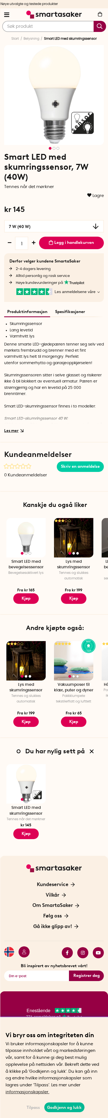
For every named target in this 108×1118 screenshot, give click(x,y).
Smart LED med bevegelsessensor (26, 564)
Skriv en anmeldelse (80, 466)
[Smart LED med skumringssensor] (26, 784)
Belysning (31, 38)
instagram (80, 952)
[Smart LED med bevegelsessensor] (26, 537)
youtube (96, 952)
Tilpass (33, 1107)
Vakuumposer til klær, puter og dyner (73, 687)
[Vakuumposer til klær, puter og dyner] (73, 661)
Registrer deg (86, 975)
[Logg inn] (22, 952)
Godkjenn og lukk (64, 1107)
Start (15, 38)
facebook (65, 952)
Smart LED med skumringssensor (25, 811)
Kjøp (26, 598)
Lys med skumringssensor (73, 564)
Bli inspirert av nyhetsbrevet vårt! (54, 965)
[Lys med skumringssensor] (73, 537)
